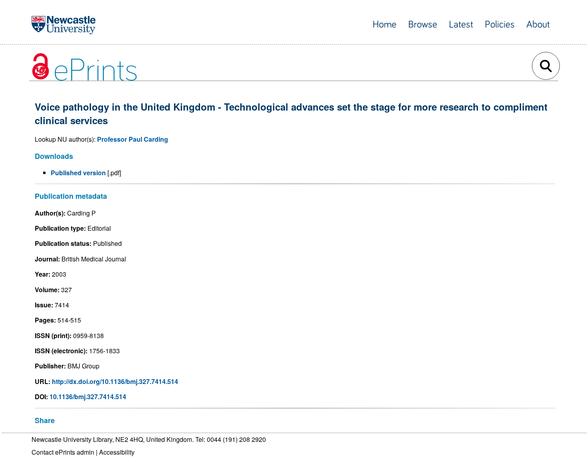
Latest (461, 25)
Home (385, 25)
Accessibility (117, 452)
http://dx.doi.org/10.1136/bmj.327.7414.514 (115, 381)
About (538, 25)
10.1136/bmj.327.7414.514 (88, 396)
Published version (78, 172)
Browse (422, 25)
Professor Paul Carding (132, 139)
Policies (500, 25)
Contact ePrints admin (63, 452)
